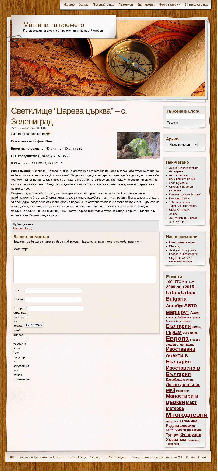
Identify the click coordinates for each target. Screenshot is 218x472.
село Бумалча (178, 183)
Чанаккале (193, 440)
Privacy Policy (77, 457)
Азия (195, 313)
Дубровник (190, 332)
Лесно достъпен (183, 384)
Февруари (190, 434)
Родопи (172, 426)
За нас (84, 4)
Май (170, 390)
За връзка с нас (196, 4)
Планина (189, 421)
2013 (180, 287)
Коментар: (19, 251)
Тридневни (194, 429)
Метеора (175, 408)
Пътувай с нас (103, 4)
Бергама (195, 317)
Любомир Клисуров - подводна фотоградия (183, 252)
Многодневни (187, 414)
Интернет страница (20, 310)
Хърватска (176, 439)
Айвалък (171, 317)
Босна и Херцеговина (178, 321)
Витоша (196, 327)
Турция (173, 435)
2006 (191, 282)
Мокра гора (172, 421)
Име (16, 290)
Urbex (173, 292)
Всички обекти (196, 457)
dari (24, 128)
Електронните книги (182, 242)
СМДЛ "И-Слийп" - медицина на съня (181, 259)
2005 (185, 282)
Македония (182, 391)
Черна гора (172, 444)
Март (191, 402)
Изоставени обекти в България (180, 355)
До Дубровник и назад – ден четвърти (184, 219)
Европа (177, 338)
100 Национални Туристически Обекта (183, 204)
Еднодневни (185, 344)
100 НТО (173, 282)
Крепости (188, 380)
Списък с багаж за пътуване (181, 188)
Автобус (174, 305)
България (178, 326)
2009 (170, 286)
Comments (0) (22, 228)
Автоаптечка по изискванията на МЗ (182, 177)
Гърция (174, 332)
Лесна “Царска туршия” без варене (184, 169)
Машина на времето (53, 25)
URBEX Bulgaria (179, 209)
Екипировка (146, 4)
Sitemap (95, 457)
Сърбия (180, 429)
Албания (183, 317)
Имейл (18, 299)
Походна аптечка (180, 198)
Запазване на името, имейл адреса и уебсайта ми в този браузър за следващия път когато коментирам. (19, 348)
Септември (187, 426)
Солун (170, 429)
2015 (189, 286)
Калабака (174, 379)
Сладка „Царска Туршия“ (185, 194)
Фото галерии (169, 4)
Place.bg (174, 246)
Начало (69, 4)
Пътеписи (125, 4)
